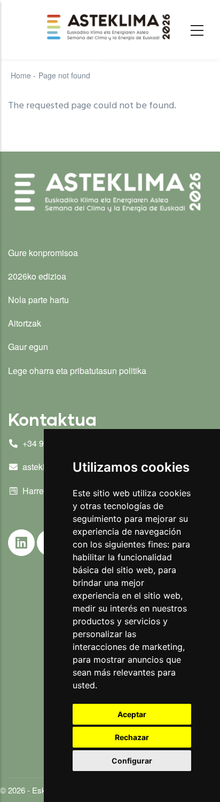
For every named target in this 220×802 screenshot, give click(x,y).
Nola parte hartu (38, 299)
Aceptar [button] (131, 714)
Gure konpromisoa (43, 253)
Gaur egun (28, 346)
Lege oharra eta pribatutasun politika (77, 370)
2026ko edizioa (37, 276)
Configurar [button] (132, 760)
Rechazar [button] (132, 737)
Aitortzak (24, 323)
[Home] (110, 27)
